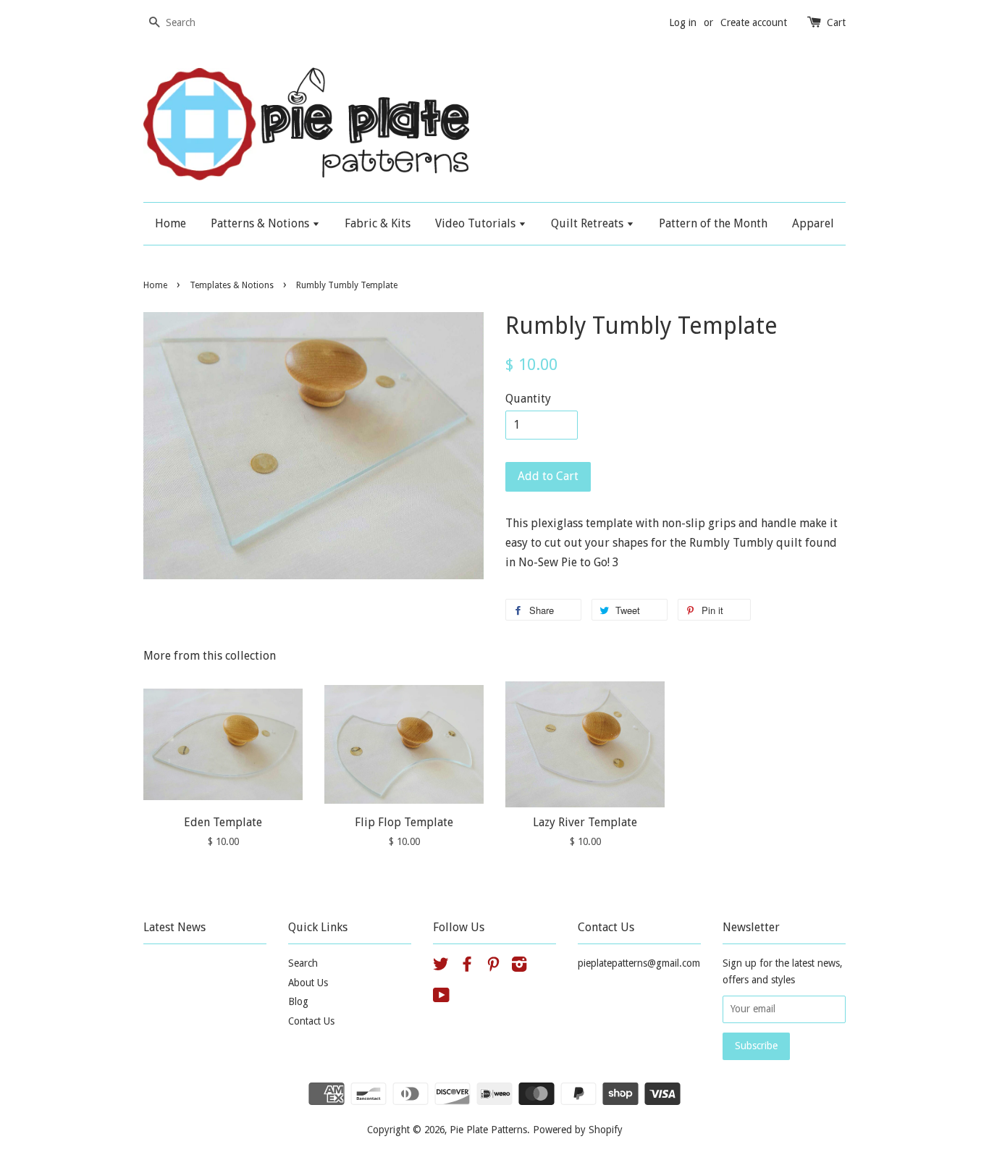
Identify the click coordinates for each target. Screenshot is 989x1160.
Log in (682, 22)
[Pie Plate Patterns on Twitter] (441, 966)
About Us (308, 982)
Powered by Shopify (578, 1129)
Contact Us (311, 1021)
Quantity (528, 398)
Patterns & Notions (261, 223)
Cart (836, 22)
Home (170, 223)
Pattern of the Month (713, 223)
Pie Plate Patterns (488, 1129)
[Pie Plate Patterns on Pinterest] (493, 966)
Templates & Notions (232, 285)
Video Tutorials (476, 223)
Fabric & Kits (378, 223)
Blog (298, 1001)
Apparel (813, 223)
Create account (753, 22)
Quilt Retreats (588, 223)
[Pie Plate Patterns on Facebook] (467, 966)
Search (303, 963)
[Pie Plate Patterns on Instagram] (519, 966)
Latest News (174, 927)
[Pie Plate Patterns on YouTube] (441, 998)
